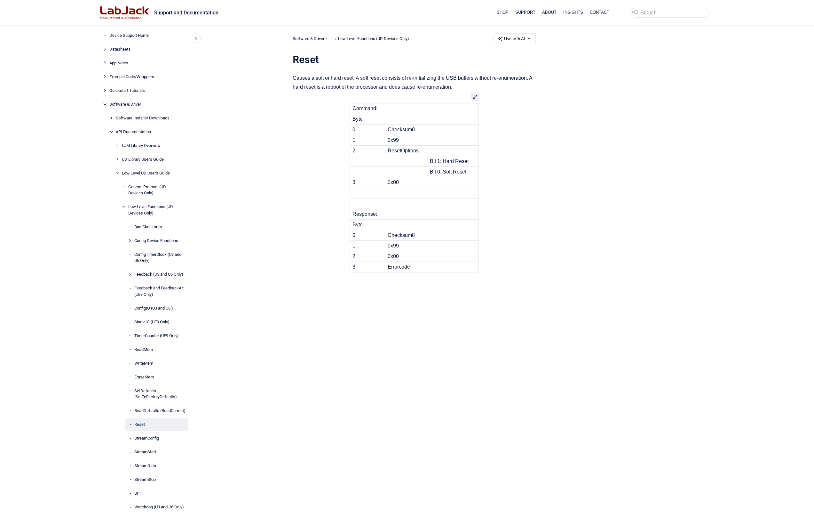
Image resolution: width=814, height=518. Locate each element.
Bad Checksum (148, 226)
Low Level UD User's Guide (146, 173)
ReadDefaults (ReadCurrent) (160, 410)
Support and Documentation (186, 13)
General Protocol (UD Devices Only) (147, 190)
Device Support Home (129, 35)
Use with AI (514, 38)
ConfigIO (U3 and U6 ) (153, 308)
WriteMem (143, 363)
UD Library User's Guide (143, 159)
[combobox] (670, 13)
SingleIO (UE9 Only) (152, 322)
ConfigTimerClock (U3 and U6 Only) (157, 257)
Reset (139, 424)
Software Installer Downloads (143, 118)
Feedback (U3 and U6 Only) (158, 274)
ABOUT (549, 12)
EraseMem (144, 377)
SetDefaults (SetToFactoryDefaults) (155, 394)
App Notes (118, 63)
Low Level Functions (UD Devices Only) (150, 209)
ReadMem (143, 349)
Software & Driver (125, 104)
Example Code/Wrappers (131, 76)
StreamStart (145, 451)
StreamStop (145, 479)
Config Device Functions (156, 240)
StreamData (145, 465)
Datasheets (119, 49)
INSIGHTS (573, 12)
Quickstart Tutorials (127, 90)
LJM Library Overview (141, 145)
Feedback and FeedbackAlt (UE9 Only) (159, 291)
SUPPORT (525, 12)
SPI (137, 493)
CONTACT (599, 12)
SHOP (503, 12)
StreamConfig (146, 438)
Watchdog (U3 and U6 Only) (159, 507)
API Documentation (133, 131)
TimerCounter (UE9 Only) (156, 335)
